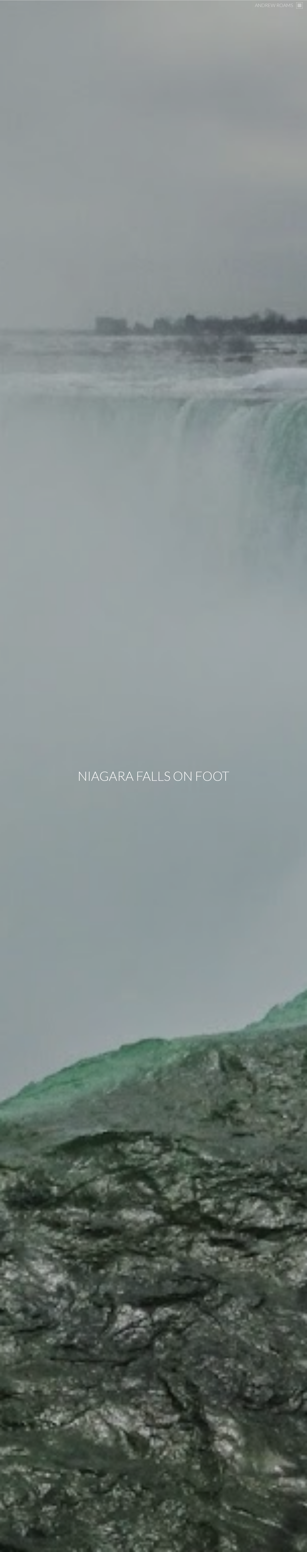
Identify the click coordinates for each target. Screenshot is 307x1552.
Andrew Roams (274, 5)
